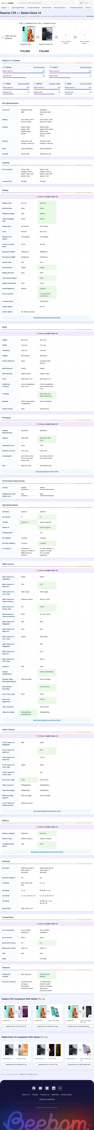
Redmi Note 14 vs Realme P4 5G (16, 1064)
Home (2, 1074)
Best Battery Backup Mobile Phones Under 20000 (47, 852)
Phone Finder (46, 7)
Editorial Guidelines (47, 1099)
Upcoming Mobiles (18, 7)
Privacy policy (66, 1095)
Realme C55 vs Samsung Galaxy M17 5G (80, 1026)
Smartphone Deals (76, 7)
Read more (90, 16)
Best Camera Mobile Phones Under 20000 (47, 720)
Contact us (44, 1095)
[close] (35, 26)
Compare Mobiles (33, 7)
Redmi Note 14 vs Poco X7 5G (48, 1064)
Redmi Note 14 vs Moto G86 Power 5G (80, 1064)
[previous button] (4, 1016)
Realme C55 (25, 44)
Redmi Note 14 (45, 44)
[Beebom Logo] (7, 3)
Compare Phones (12, 1074)
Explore (4, 7)
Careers (35, 1095)
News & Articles (59, 7)
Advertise (55, 1095)
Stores (88, 7)
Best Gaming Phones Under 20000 (47, 471)
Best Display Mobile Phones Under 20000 (47, 317)
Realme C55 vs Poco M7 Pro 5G (16, 1026)
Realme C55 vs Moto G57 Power (48, 1026)
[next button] (90, 1016)
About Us (26, 1095)
